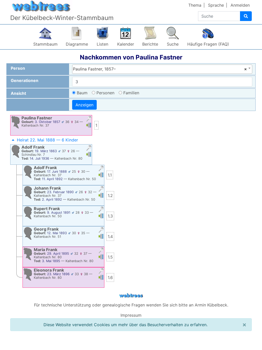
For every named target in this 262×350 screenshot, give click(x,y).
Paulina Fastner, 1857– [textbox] (160, 68)
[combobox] (162, 69)
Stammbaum (45, 44)
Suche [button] (173, 44)
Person (18, 68)
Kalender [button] (125, 44)
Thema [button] (194, 5)
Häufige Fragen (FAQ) (208, 44)
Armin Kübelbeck (211, 304)
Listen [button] (102, 44)
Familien (131, 92)
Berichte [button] (150, 44)
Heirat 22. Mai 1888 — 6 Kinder (47, 139)
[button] (88, 119)
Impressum (131, 315)
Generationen (24, 80)
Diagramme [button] (77, 44)
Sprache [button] (216, 5)
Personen (105, 92)
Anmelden (240, 5)
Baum (82, 92)
